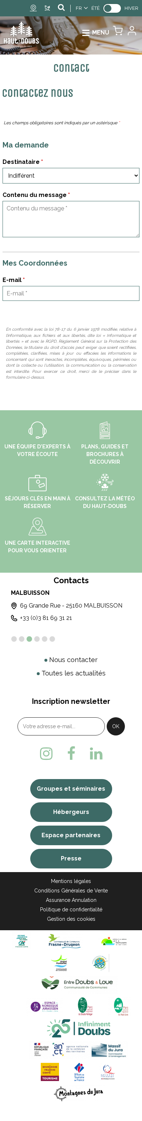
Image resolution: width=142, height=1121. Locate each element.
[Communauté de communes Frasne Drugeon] (64, 941)
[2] (22, 639)
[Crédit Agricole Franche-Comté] (21, 941)
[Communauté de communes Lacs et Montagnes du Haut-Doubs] (114, 941)
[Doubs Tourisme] (78, 1028)
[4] (37, 639)
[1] (14, 639)
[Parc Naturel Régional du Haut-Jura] (119, 1006)
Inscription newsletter (71, 701)
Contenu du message (36, 194)
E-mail (14, 280)
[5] (45, 639)
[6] (52, 639)
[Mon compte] (131, 32)
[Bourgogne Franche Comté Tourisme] (50, 1072)
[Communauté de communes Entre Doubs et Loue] (78, 985)
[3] (29, 639)
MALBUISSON (30, 592)
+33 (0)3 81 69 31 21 (46, 617)
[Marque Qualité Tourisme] (108, 1072)
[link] (112, 8)
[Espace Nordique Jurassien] (44, 1006)
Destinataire (23, 161)
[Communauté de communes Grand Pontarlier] (61, 963)
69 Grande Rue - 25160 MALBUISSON (71, 605)
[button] (118, 32)
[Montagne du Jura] (79, 1094)
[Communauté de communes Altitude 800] (100, 963)
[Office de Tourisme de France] (79, 1072)
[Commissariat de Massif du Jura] (78, 1050)
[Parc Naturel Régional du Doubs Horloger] (85, 1006)
